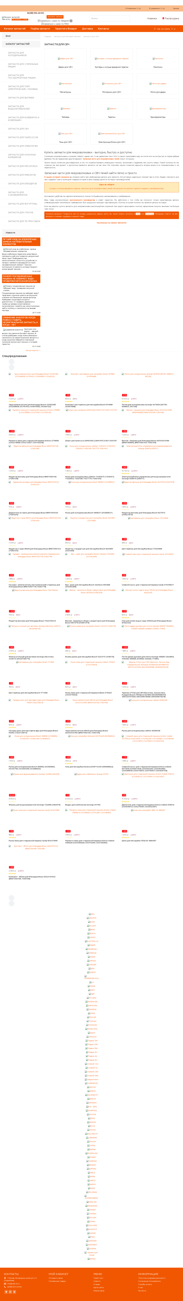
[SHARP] (91, 1157)
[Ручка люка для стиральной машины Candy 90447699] (35, 821)
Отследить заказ (56, 1278)
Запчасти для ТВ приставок (24, 221)
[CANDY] (91, 937)
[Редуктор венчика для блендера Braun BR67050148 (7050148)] (35, 457)
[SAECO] (92, 1180)
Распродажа (172, 18)
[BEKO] (91, 929)
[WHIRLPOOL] (91, 1029)
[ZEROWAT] (91, 1241)
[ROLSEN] (91, 1217)
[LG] (91, 982)
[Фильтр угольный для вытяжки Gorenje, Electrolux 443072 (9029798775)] (35, 637)
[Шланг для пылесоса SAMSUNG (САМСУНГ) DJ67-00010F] (91, 421)
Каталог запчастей (14, 28)
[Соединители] (91, 1079)
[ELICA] (91, 1126)
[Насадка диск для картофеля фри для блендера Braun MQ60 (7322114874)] (35, 711)
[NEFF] (91, 990)
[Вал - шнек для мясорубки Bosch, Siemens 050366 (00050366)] (91, 565)
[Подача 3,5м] (91, 1048)
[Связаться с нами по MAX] (14, 1292)
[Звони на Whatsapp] (71, 20)
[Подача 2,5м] (91, 1044)
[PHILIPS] (91, 1141)
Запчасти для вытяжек (21, 97)
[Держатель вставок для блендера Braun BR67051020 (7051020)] (35, 493)
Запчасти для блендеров (22, 183)
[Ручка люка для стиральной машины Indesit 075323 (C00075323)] (91, 673)
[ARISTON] (91, 918)
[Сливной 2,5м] (91, 1071)
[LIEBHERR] (91, 1138)
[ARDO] (91, 1118)
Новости (97, 1281)
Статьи (71, 8)
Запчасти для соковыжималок (17, 193)
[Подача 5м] (91, 1060)
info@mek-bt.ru (13, 1284)
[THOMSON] (91, 1025)
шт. (133, 8)
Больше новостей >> (33, 350)
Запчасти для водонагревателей (19, 107)
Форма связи (99, 1291)
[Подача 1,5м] (92, 1040)
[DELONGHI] (91, 1192)
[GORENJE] (91, 953)
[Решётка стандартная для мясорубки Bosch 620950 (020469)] (91, 529)
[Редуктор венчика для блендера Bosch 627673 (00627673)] (148, 493)
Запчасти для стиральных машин (23, 65)
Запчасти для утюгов (20, 212)
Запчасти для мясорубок (23, 166)
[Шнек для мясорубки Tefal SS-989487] (148, 821)
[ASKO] (91, 922)
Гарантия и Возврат (66, 28)
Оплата (62, 8)
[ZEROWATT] (91, 1245)
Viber (138, 214)
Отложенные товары (57, 1281)
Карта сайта (99, 1287)
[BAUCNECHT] (91, 1134)
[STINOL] (91, 1145)
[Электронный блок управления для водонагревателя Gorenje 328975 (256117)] (148, 457)
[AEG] (91, 914)
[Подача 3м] (91, 1052)
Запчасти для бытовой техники (67, 36)
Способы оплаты (145, 1284)
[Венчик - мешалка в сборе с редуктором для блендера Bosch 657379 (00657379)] (91, 601)
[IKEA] (91, 968)
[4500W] (91, 1087)
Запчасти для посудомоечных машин (22, 76)
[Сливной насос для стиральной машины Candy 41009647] (148, 565)
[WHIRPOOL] (91, 1110)
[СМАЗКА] (91, 1248)
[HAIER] (91, 957)
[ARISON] (91, 1122)
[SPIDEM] (91, 1210)
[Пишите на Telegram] (53, 20)
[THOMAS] (91, 1214)
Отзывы (97, 1284)
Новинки (152, 18)
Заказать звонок (55, 17)
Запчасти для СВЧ (18, 128)
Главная (47, 36)
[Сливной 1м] (91, 1068)
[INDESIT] (91, 972)
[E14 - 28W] (91, 1107)
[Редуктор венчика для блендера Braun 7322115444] (35, 601)
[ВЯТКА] (91, 1259)
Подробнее (9, 1280)
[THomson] (91, 1021)
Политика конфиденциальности (151, 1278)
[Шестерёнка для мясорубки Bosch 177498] (35, 673)
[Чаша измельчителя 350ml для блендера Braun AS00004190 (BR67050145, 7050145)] (91, 711)
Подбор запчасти (40, 28)
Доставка (87, 28)
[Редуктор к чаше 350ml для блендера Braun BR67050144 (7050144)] (35, 529)
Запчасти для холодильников (17, 54)
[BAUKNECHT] (91, 1095)
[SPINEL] (91, 1221)
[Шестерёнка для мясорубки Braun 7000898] (148, 529)
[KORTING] (91, 1169)
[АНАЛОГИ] (91, 1229)
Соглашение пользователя (149, 1281)
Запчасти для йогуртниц (22, 203)
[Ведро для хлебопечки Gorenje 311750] (91, 785)
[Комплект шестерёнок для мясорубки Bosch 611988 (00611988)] (91, 385)
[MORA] (91, 1176)
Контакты (103, 28)
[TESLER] (91, 1017)
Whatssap (149, 214)
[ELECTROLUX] (91, 941)
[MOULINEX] (91, 1225)
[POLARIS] (91, 998)
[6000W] (91, 1114)
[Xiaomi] (91, 1033)
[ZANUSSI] (92, 1036)
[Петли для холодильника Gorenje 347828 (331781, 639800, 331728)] (148, 385)
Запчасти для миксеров (22, 175)
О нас (52, 8)
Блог (8, 36)
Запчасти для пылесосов (23, 137)
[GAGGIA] (91, 1149)
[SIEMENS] (91, 1009)
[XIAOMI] (92, 1184)
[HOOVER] (91, 964)
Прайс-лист (98, 1278)
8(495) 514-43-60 (35, 13)
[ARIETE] (91, 1091)
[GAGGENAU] (91, 949)
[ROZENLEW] (91, 1153)
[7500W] (91, 1130)
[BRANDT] (91, 1165)
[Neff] (91, 994)
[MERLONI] (91, 1202)
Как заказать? (40, 8)
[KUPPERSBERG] (92, 1197)
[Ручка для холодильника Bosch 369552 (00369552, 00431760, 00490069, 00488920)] (35, 747)
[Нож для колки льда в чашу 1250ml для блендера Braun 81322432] (148, 601)
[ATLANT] (91, 926)
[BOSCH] (91, 933)
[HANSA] (91, 960)
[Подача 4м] (91, 1056)
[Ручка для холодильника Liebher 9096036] (148, 711)
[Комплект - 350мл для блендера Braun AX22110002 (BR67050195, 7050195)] (35, 857)
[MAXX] (91, 1188)
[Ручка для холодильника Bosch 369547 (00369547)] (91, 493)
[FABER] (91, 945)
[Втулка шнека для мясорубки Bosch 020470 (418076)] (91, 637)
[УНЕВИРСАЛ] (91, 1083)
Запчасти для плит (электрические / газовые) (23, 87)
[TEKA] (91, 1237)
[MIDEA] (91, 986)
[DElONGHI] (91, 1103)
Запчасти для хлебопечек (23, 146)
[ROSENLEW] (91, 1001)
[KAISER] (91, 1233)
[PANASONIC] (91, 1206)
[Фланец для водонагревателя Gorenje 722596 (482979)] (35, 785)
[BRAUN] (91, 1099)
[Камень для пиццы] (92, 1253)
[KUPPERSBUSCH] (92, 977)
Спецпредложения (14, 356)
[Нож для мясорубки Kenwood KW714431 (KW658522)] (91, 747)
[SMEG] (91, 1013)
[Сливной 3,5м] (91, 1075)
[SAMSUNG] (91, 1005)
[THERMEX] (91, 1161)
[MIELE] (91, 1173)
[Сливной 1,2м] (91, 1064)
